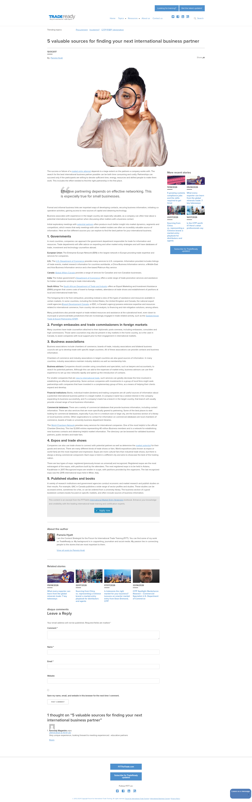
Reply (51, 740)
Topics (121, 18)
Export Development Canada (75, 304)
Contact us (157, 18)
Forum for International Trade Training (137, 798)
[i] (187, 16)
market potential (143, 445)
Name (50, 647)
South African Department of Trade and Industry (85, 286)
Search (200, 18)
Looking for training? (166, 8)
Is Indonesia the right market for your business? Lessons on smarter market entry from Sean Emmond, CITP (117, 596)
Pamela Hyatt (57, 58)
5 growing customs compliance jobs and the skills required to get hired (176, 198)
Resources (133, 18)
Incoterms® (95, 30)
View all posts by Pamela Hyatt (71, 550)
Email (50, 661)
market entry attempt (81, 171)
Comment (52, 628)
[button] (103, 510)
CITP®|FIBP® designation (112, 30)
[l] (183, 16)
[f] (178, 16)
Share (199, 57)
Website (51, 676)
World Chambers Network (63, 425)
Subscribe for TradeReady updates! (186, 250)
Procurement (82, 30)
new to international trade (87, 378)
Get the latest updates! (191, 8)
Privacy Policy (175, 798)
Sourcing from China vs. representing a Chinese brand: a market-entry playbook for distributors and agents (88, 596)
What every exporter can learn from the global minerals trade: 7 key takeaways (195, 198)
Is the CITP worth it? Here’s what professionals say (195, 225)
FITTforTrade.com (126, 767)
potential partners (85, 224)
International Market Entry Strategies (106, 500)
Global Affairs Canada (65, 273)
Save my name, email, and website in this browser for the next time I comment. (83, 696)
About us (146, 18)
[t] (173, 16)
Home (112, 18)
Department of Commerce (88, 278)
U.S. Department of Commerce (70, 261)
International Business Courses (160, 798)
